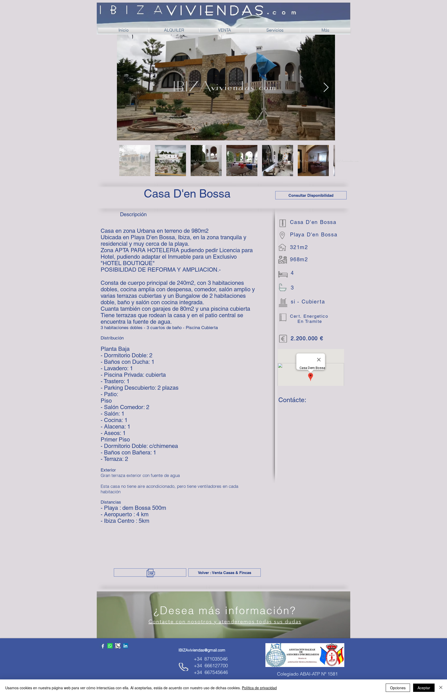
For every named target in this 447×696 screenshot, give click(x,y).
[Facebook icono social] (102, 645)
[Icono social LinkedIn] (125, 645)
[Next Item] (326, 88)
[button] (311, 195)
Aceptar (424, 687)
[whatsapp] (110, 645)
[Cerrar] (441, 688)
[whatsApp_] (117, 645)
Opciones (398, 687)
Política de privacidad (259, 687)
